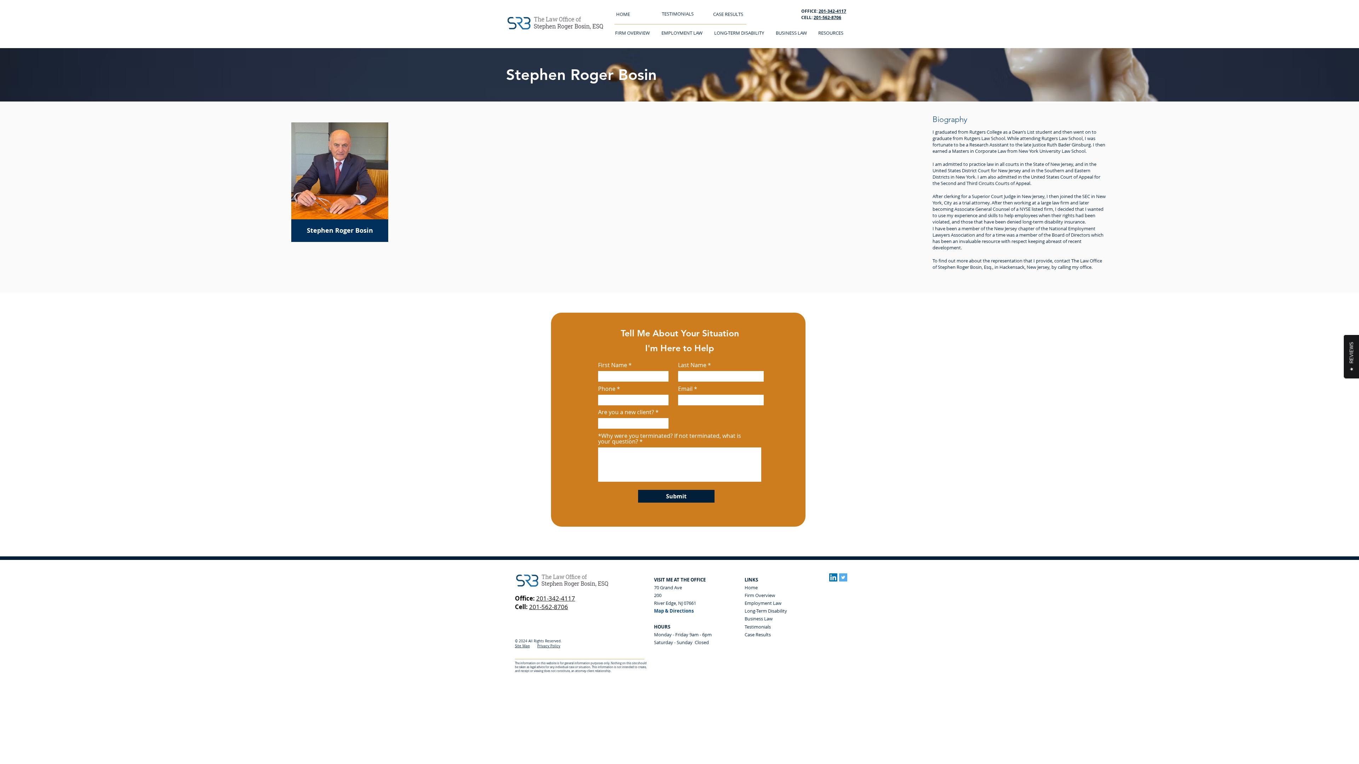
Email (685, 389)
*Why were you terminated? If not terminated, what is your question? (669, 438)
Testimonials (758, 627)
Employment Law (763, 603)
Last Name (692, 365)
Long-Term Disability (766, 611)
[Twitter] (843, 577)
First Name (612, 365)
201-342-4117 (555, 598)
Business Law (759, 618)
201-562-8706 (827, 18)
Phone (606, 389)
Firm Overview (760, 595)
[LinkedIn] (833, 577)
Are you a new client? (626, 412)
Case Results (758, 634)
